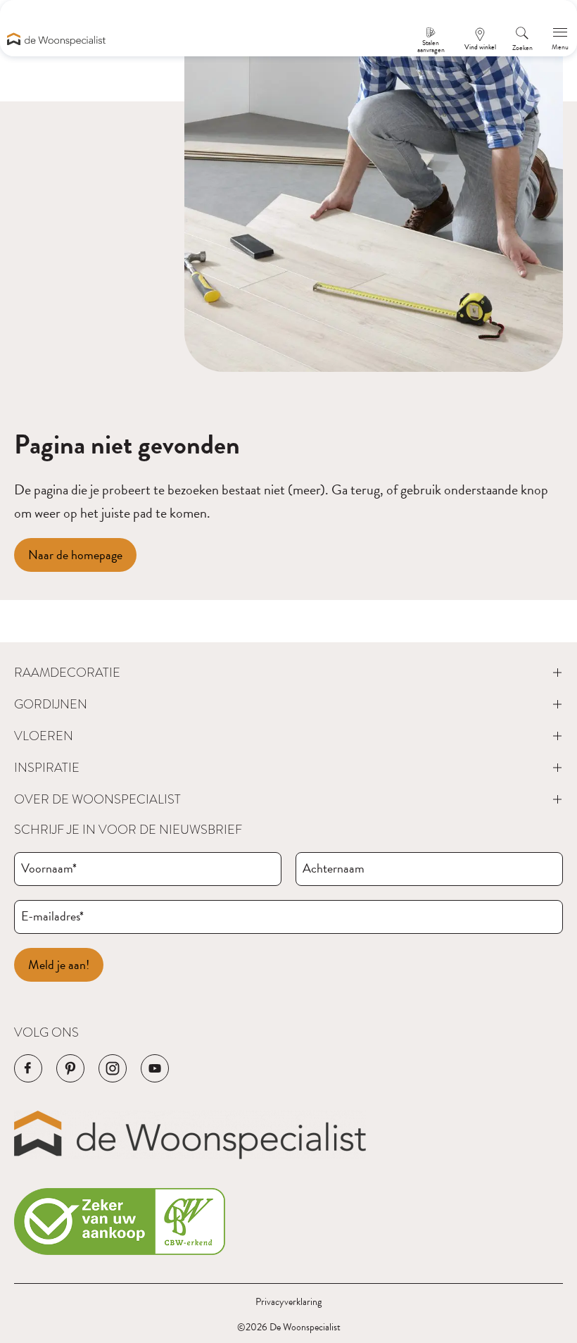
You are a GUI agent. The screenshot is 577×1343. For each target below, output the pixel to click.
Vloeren (43, 735)
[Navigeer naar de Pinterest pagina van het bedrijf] (70, 1068)
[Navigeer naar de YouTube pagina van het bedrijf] (155, 1068)
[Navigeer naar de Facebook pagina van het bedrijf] (28, 1068)
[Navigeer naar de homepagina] (56, 39)
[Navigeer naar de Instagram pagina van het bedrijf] (113, 1068)
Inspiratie (47, 767)
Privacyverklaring (288, 1301)
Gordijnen (50, 704)
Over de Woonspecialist (97, 799)
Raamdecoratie (67, 672)
